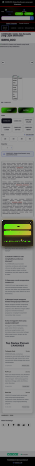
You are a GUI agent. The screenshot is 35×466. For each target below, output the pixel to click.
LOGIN (17, 226)
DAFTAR (17, 233)
